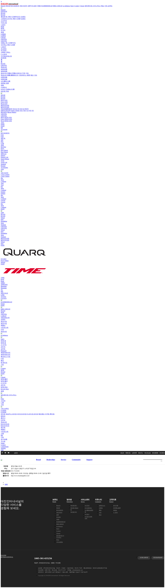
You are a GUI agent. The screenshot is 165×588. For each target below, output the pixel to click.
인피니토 (4, 23)
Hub (2, 219)
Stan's (72, 6)
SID (2, 140)
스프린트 (4, 21)
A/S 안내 (87, 505)
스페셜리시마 (5, 19)
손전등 (47, 414)
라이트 (3, 414)
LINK (2, 295)
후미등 (52, 414)
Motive (14, 112)
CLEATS (3, 298)
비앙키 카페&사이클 (8, 89)
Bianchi (3, 6)
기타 (27, 73)
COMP (14, 16)
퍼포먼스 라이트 (11, 414)
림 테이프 (4, 362)
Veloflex (3, 448)
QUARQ (34, 6)
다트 (2, 358)
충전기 (3, 418)
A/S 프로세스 (88, 508)
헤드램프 (41, 414)
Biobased (3, 351)
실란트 (3, 349)
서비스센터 (85, 500)
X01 (24, 110)
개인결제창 (155, 452)
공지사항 (115, 505)
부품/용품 (4, 69)
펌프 (32, 75)
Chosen (82, 6)
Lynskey (76, 6)
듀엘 (2, 32)
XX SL (15, 109)
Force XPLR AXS (6, 119)
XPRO (3, 283)
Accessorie (4, 129)
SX (33, 110)
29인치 (3, 347)
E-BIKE (3, 34)
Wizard (3, 262)
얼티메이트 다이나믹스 (92, 6)
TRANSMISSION (6, 109)
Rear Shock (4, 150)
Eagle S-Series (15, 110)
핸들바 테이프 (17, 73)
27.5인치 (3, 345)
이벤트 (101, 508)
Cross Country (5, 174)
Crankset (3, 181)
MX (2, 291)
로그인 (122, 452)
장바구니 (140, 452)
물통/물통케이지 (12, 75)
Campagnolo (4, 446)
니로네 (3, 25)
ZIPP (29, 6)
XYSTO (3, 296)
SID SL (3, 138)
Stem (2, 180)
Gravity (3, 200)
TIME (39, 6)
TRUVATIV (23, 6)
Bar (2, 178)
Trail (2, 183)
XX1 (21, 110)
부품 (2, 391)
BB (2, 128)
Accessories (4, 167)
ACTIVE (3, 49)
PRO (9, 16)
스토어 (16, 452)
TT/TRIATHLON (6, 56)
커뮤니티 (98, 500)
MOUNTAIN (5, 105)
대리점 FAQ (73, 512)
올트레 (3, 16)
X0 (21, 109)
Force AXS (4, 102)
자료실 (115, 510)
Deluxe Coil (4, 157)
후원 (100, 510)
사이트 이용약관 (144, 557)
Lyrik (2, 143)
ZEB (2, 145)
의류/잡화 (4, 77)
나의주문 (134, 452)
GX (23, 109)
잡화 (2, 85)
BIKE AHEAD (57, 6)
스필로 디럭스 (5, 52)
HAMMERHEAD (47, 6)
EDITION (4, 11)
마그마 (3, 30)
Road (2, 279)
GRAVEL (4, 39)
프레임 (23, 16)
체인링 (3, 427)
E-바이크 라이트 (32, 414)
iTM (2, 450)
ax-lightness (66, 6)
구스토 (3, 441)
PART (3, 124)
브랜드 (55, 500)
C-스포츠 (4, 54)
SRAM (8, 6)
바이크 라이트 (22, 414)
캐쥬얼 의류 (5, 83)
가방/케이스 (23, 75)
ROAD (3, 13)
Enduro (3, 192)
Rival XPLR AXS (6, 121)
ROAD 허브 (5, 389)
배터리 (3, 416)
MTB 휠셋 (4, 379)
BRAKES (4, 112)
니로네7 (3, 47)
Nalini (2, 443)
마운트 (3, 420)
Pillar (102, 6)
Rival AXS (4, 104)
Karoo (3, 304)
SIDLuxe (3, 154)
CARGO (3, 316)
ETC (14, 43)
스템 (2, 433)
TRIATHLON (5, 317)
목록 (6, 484)
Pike (2, 142)
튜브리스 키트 (5, 356)
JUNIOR (3, 58)
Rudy (2, 148)
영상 (100, 515)
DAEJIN (9, 3)
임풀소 (3, 43)
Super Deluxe (5, 159)
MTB (2, 26)
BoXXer (3, 147)
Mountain (4, 286)
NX (30, 110)
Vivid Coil (4, 162)
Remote (3, 166)
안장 (23, 73)
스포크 (3, 400)
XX (18, 109)
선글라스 (4, 87)
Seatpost (3, 164)
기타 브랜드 (108, 6)
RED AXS (4, 100)
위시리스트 (147, 452)
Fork (2, 135)
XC (2, 290)
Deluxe (3, 155)
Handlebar (4, 221)
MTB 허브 (4, 387)
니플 (2, 402)
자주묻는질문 (117, 508)
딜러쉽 (70, 500)
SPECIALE (4, 293)
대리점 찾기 (73, 505)
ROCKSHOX (15, 6)
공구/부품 (4, 439)
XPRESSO (4, 284)
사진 (100, 512)
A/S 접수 (87, 514)
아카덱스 (4, 45)
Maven (9, 112)
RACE (18, 16)
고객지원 (112, 500)
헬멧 (28, 75)
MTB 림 (3, 341)
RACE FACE (5, 424)
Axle (2, 169)
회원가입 (128, 452)
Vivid (2, 160)
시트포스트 (4, 327)
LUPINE (3, 410)
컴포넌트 (4, 73)
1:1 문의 (115, 512)
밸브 (2, 360)
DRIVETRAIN (5, 110)
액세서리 (4, 67)
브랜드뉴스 (102, 505)
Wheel (3, 218)
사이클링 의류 (5, 81)
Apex (2, 122)
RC (7, 16)
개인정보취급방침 (157, 557)
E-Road (3, 37)
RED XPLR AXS (6, 117)
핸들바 (9, 73)
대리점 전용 (5, 91)
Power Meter (5, 260)
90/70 (26, 109)
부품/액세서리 (5, 352)
